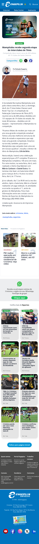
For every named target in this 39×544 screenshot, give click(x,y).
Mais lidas (4, 229)
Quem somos (5, 456)
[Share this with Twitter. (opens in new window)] (25, 60)
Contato (4, 473)
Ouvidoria (17, 473)
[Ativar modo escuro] (25, 4)
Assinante (32, 10)
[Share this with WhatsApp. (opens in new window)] (20, 60)
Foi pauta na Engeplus (18, 229)
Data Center (19, 10)
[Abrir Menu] (3, 4)
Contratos (30, 473)
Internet (6, 10)
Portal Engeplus (19, 456)
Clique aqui (19, 298)
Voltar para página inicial (19, 445)
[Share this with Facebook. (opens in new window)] (30, 60)
